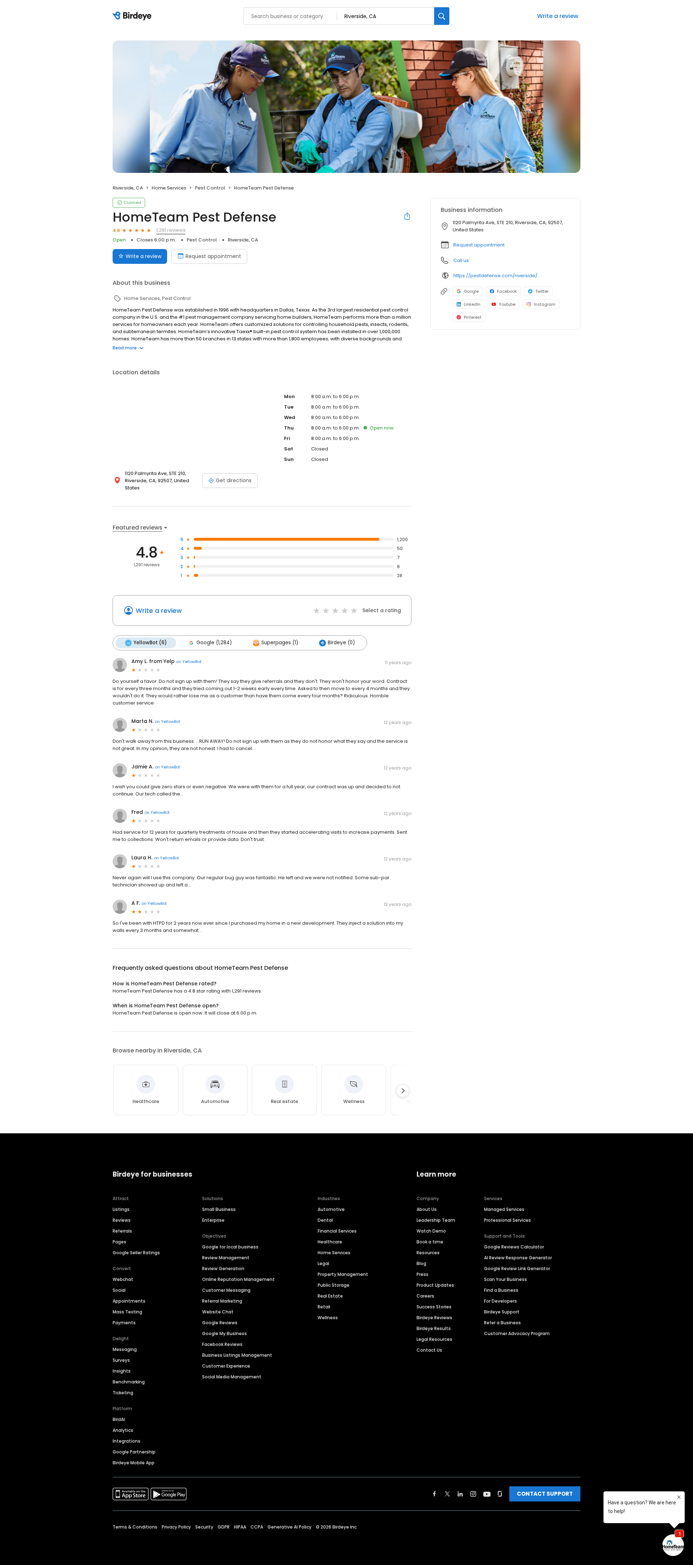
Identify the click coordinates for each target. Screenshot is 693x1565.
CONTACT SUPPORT (545, 1494)
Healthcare (330, 1242)
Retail (324, 1307)
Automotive (331, 1209)
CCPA (256, 1527)
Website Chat (218, 1312)
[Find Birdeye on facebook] (434, 1493)
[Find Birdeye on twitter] (447, 1493)
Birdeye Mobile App (133, 1463)
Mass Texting (127, 1312)
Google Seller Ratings (136, 1253)
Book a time (430, 1242)
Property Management (343, 1274)
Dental (325, 1220)
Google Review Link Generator (517, 1268)
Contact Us (429, 1350)
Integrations (126, 1441)
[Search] (441, 16)
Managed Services (504, 1209)
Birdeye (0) (341, 642)
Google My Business (224, 1333)
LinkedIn (472, 304)
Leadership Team (436, 1220)
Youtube (507, 304)
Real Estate (330, 1296)
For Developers (500, 1301)
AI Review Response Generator (518, 1258)
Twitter (542, 291)
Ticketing (123, 1393)
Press (422, 1274)
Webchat (123, 1279)
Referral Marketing (222, 1301)
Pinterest (472, 317)
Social (119, 1290)
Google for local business (230, 1247)
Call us (461, 260)
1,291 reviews (171, 230)
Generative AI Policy (289, 1527)
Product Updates (435, 1285)
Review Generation (223, 1268)
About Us (427, 1209)
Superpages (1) (279, 642)
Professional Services (507, 1220)
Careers (425, 1296)
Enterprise (213, 1220)
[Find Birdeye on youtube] (487, 1493)
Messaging (125, 1349)
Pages (119, 1242)
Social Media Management (231, 1377)
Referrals (122, 1231)
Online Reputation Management (238, 1279)
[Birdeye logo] (133, 16)
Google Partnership (134, 1452)
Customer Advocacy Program (517, 1333)
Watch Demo (431, 1231)
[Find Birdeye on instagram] (473, 1493)
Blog (421, 1263)
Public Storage (333, 1285)
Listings (121, 1209)
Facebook (507, 291)
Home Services (334, 1253)
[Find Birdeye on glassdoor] (500, 1493)
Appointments (129, 1301)
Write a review (557, 16)
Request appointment (213, 256)
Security (204, 1527)
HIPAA (240, 1527)
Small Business (219, 1209)
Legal (323, 1263)
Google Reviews (219, 1323)
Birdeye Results (434, 1328)
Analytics (123, 1430)
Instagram (544, 304)
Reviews (122, 1220)
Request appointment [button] (479, 244)
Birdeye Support (501, 1312)
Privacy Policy (176, 1527)
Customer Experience (226, 1366)
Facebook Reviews (222, 1344)
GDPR (224, 1527)
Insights (122, 1371)
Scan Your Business (505, 1279)
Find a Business (501, 1290)
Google (471, 291)
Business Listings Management (237, 1355)
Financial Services (337, 1231)
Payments (124, 1323)
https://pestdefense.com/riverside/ (495, 275)
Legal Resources (434, 1339)
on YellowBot (188, 661)
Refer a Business (502, 1323)
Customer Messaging (226, 1290)
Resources (428, 1253)
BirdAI (119, 1419)
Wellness (328, 1318)
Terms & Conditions (135, 1527)
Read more (125, 348)
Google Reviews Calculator (514, 1247)
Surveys (121, 1360)
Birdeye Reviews (434, 1318)
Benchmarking (129, 1382)
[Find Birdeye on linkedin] (460, 1493)
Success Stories (434, 1307)
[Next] (402, 1090)
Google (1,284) (214, 642)
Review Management (225, 1258)
